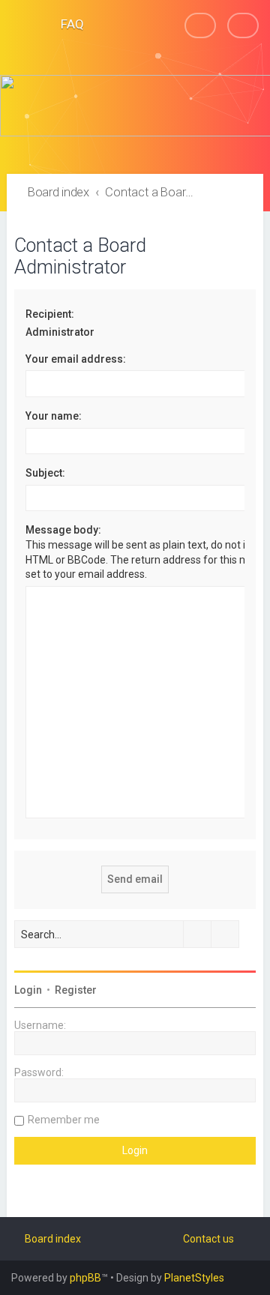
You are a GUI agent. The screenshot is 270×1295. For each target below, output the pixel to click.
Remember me (64, 1120)
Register (76, 990)
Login (28, 990)
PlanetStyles (194, 1278)
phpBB (85, 1278)
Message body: (63, 530)
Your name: (54, 416)
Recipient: (50, 314)
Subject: (45, 473)
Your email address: (76, 359)
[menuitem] (66, 24)
